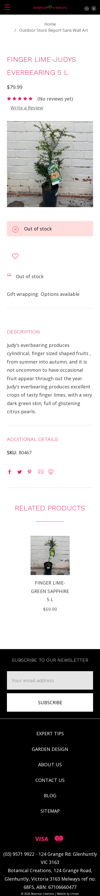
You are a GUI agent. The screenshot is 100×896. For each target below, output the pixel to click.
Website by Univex (68, 893)
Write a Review (27, 108)
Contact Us (50, 780)
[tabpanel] (50, 574)
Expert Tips (50, 733)
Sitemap (50, 811)
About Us (50, 764)
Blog (50, 795)
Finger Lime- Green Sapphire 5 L (50, 591)
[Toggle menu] (7, 7)
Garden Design (50, 749)
